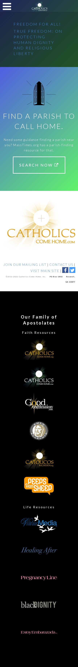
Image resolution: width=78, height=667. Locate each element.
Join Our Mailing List (24, 265)
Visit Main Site (44, 271)
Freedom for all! (37, 24)
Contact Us (61, 265)
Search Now (36, 165)
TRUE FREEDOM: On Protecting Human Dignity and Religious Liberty (38, 42)
